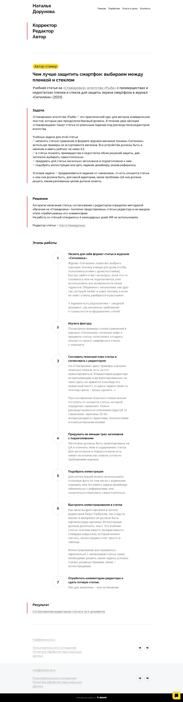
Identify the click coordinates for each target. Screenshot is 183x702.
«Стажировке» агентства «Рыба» (89, 88)
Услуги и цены (130, 8)
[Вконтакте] (147, 648)
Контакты (145, 8)
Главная (101, 8)
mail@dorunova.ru (44, 639)
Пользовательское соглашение (54, 648)
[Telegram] (140, 648)
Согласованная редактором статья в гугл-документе (69, 611)
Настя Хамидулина (72, 225)
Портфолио (114, 8)
